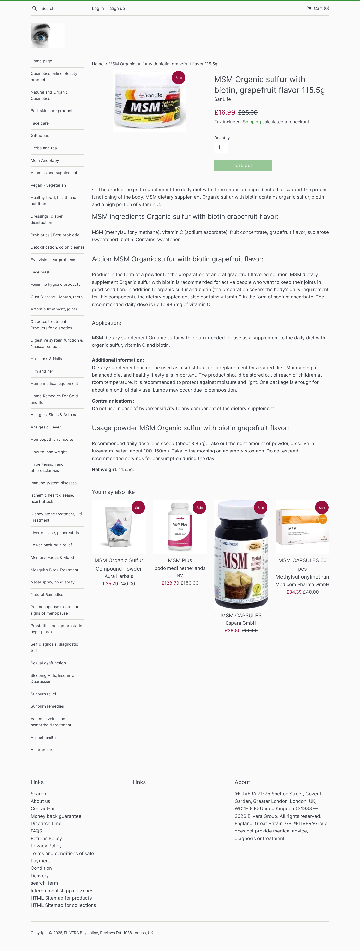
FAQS (36, 831)
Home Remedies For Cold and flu (54, 399)
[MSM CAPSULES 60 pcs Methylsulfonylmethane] (302, 527)
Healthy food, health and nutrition (53, 200)
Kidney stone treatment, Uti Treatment (56, 517)
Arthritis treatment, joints (54, 309)
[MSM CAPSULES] (241, 554)
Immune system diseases (54, 482)
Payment (40, 861)
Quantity (222, 137)
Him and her (42, 371)
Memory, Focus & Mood (52, 557)
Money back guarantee (56, 816)
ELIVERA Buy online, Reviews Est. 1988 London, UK (108, 932)
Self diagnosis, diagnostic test (54, 647)
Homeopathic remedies (52, 439)
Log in (98, 8)
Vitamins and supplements (55, 172)
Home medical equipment (54, 383)
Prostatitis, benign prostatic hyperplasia (56, 628)
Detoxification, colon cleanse (57, 247)
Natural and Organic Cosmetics (49, 95)
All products (42, 749)
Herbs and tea (44, 147)
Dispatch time (46, 823)
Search (38, 793)
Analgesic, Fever (46, 427)
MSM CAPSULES (241, 615)
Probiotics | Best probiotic (55, 234)
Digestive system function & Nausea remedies (57, 343)
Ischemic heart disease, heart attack (52, 498)
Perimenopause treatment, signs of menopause (55, 610)
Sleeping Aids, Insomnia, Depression (53, 678)
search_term (44, 883)
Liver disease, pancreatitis (55, 532)
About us (40, 801)
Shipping (252, 121)
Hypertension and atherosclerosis (47, 467)
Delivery (40, 876)
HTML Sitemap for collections (63, 905)
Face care (40, 123)
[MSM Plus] (180, 527)
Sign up (117, 8)
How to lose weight (49, 451)
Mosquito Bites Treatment (54, 569)
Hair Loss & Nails (46, 358)
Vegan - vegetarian (48, 185)
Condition (41, 868)
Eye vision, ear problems (53, 259)
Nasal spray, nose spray (53, 582)
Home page (41, 61)
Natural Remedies (47, 594)
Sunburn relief (43, 693)
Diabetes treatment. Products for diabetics (51, 324)
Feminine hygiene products (55, 284)
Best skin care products (52, 110)
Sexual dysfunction (48, 662)
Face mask (40, 272)
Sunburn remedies (47, 706)
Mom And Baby (45, 160)
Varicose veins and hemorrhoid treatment (51, 721)
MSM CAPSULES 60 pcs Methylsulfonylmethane (304, 568)
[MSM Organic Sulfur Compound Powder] (119, 527)
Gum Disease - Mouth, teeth (57, 296)
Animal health (43, 737)
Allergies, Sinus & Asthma (54, 414)
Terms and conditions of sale (62, 853)
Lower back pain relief (51, 544)
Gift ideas (40, 135)
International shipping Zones (62, 890)
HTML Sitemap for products (61, 898)
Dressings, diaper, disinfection (47, 219)
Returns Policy (46, 838)
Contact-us (43, 808)
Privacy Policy (46, 846)
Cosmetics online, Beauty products (54, 76)
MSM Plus (180, 560)
